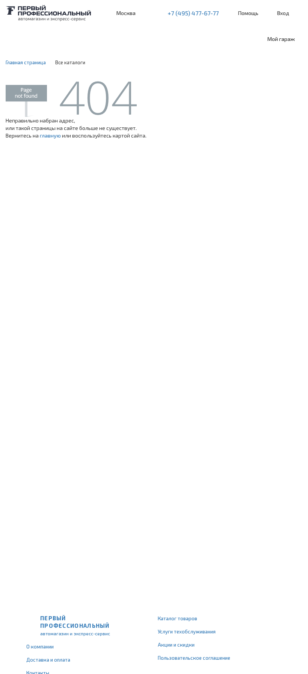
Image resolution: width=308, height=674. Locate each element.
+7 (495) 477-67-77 (193, 13)
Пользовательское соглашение (194, 658)
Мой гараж (281, 39)
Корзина (298, 13)
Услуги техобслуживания (187, 632)
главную (50, 135)
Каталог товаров (177, 618)
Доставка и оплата (48, 660)
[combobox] (56, 39)
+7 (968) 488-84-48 (148, 13)
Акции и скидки (176, 645)
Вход (283, 13)
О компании (40, 647)
